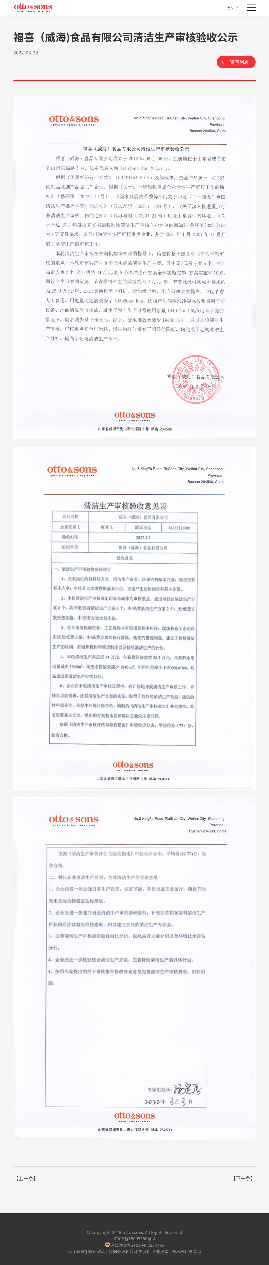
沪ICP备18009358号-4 (134, 1238)
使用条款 (76, 1251)
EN (230, 7)
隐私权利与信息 (186, 1251)
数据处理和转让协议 (127, 1251)
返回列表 (239, 62)
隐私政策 (96, 1251)
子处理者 (160, 1251)
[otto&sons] (33, 7)
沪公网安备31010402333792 (137, 1245)
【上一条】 (25, 1178)
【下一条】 (243, 1178)
